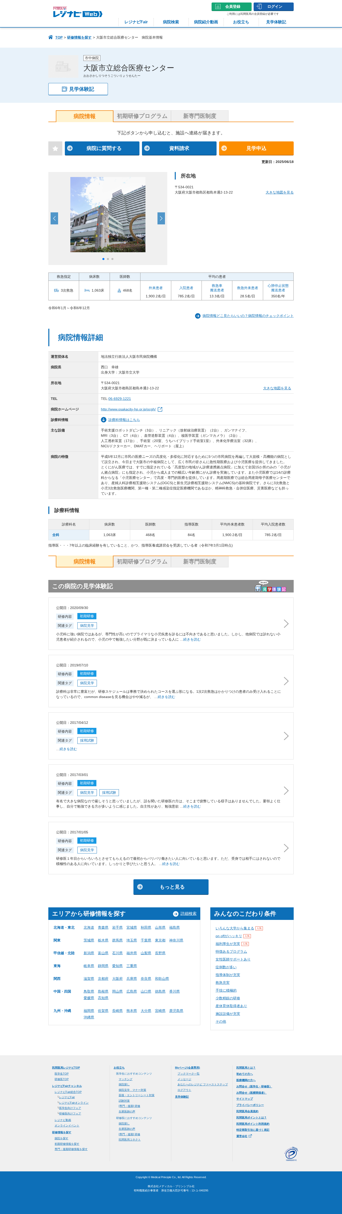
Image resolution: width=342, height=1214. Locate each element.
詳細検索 (189, 913)
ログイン (274, 6)
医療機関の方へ (246, 1080)
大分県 (146, 1011)
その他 (221, 1021)
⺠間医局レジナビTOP (66, 1067)
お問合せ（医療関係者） (251, 1092)
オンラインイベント (67, 1125)
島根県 (103, 991)
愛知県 (117, 966)
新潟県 (89, 953)
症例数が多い (226, 967)
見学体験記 (276, 22)
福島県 (174, 927)
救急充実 (223, 983)
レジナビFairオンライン (74, 1102)
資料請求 (179, 148)
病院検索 (171, 22)
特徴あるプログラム (231, 951)
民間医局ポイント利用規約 (252, 1123)
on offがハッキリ (233, 936)
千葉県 (146, 940)
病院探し (124, 1084)
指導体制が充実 (228, 975)
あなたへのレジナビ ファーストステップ (203, 1084)
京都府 (103, 979)
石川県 (117, 953)
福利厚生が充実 (232, 944)
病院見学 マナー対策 (132, 1089)
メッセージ (184, 1079)
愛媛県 (89, 998)
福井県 (131, 953)
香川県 (174, 991)
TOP (59, 37)
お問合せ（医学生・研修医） (254, 1086)
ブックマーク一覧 (189, 1073)
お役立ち (241, 22)
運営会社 (241, 1136)
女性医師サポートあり (233, 959)
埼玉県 (131, 940)
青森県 (103, 927)
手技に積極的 (226, 990)
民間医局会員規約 (247, 1111)
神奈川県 (176, 940)
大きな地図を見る (280, 192)
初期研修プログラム (142, 116)
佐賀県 (103, 1011)
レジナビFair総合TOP (68, 1091)
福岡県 (89, 1011)
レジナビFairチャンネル (67, 1085)
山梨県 (146, 953)
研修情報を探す (79, 37)
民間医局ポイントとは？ (251, 1117)
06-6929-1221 (119, 399)
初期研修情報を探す (67, 1143)
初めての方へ (244, 1073)
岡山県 (117, 991)
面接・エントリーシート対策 (136, 1095)
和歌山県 (162, 979)
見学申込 (256, 148)
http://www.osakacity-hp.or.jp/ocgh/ (128, 409)
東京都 (160, 940)
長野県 (160, 953)
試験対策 (124, 1100)
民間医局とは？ (246, 1067)
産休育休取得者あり (231, 1006)
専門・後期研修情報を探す (71, 1149)
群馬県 (117, 940)
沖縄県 (89, 1017)
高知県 (103, 998)
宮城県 (131, 927)
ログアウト (184, 1089)
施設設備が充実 (228, 1014)
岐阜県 (89, 966)
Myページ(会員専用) (187, 1067)
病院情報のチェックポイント (248, 316)
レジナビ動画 (63, 1119)
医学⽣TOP (62, 1073)
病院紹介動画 (206, 22)
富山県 (103, 953)
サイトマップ (244, 1098)
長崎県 (117, 1011)
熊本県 (131, 1011)
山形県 (160, 927)
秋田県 (146, 927)
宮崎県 (160, 1011)
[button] (103, 259)
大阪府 (117, 979)
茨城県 (89, 940)
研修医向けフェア (70, 1113)
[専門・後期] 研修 (129, 1105)
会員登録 (232, 6)
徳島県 (160, 991)
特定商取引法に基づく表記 (252, 1129)
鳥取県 (89, 991)
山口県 (146, 991)
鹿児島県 (176, 1011)
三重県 (131, 966)
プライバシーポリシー (250, 1104)
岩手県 (117, 927)
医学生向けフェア (70, 1107)
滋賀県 (89, 979)
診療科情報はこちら (124, 420)
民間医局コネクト (130, 1139)
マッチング (125, 1079)
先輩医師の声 (127, 1111)
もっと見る (172, 887)
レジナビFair (136, 22)
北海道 (89, 927)
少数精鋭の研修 (228, 998)
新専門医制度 (199, 116)
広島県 (131, 991)
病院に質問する (104, 148)
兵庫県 (131, 979)
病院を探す (61, 1138)
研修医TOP (62, 1079)
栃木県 (103, 940)
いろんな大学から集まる (239, 928)
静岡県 (103, 966)
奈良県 (146, 979)
